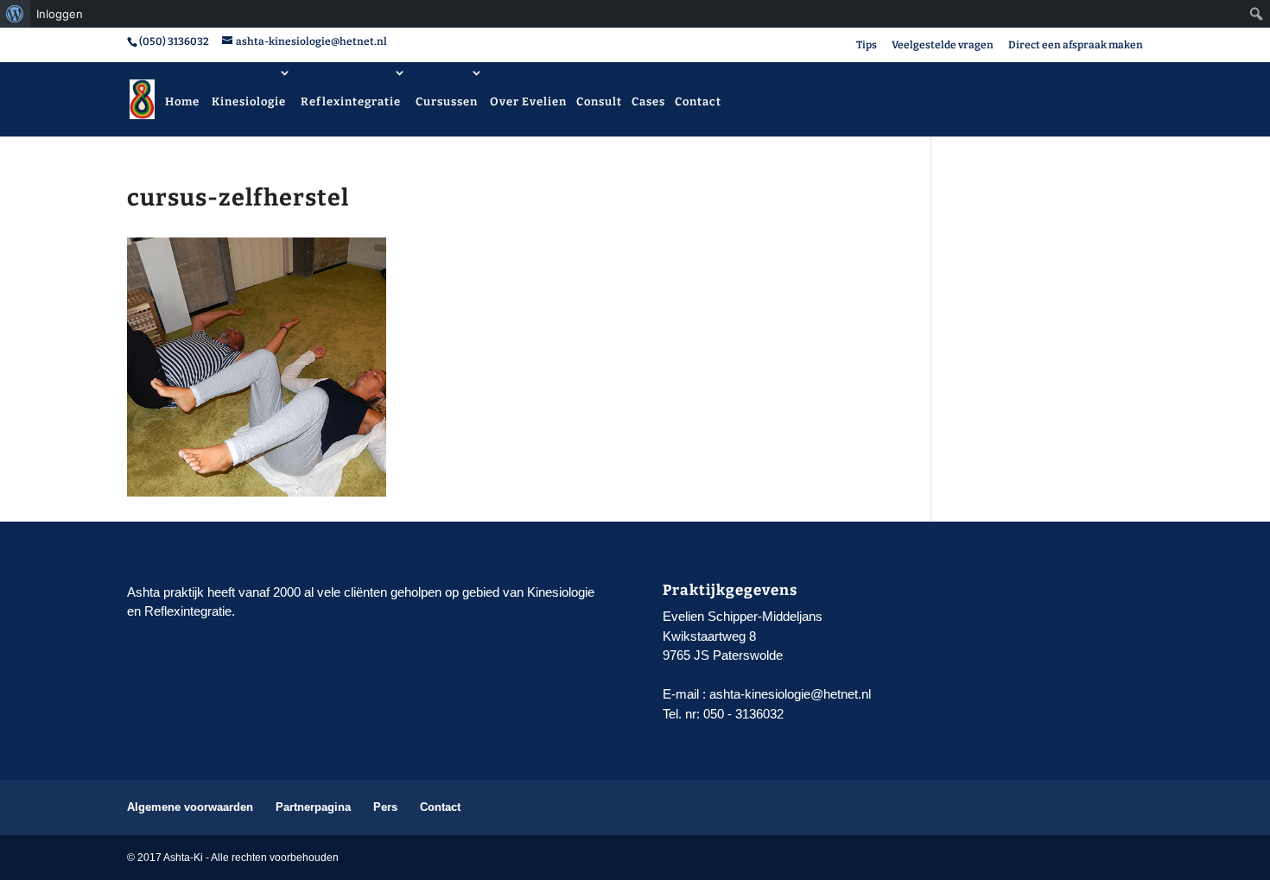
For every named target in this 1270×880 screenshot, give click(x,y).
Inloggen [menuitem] (59, 14)
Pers (385, 807)
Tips (866, 45)
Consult (599, 101)
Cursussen (447, 101)
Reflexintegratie (351, 101)
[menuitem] (15, 14)
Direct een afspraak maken (1075, 45)
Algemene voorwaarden (190, 807)
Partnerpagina (313, 807)
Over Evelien (528, 101)
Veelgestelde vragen (943, 45)
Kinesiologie (249, 101)
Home (182, 101)
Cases (648, 101)
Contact (698, 101)
